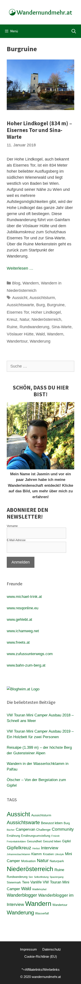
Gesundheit (34, 841)
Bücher (11, 829)
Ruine (12, 327)
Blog (16, 283)
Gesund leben (52, 841)
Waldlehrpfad (39, 889)
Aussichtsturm (42, 297)
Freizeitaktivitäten (16, 841)
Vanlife (36, 882)
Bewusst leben (52, 823)
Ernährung (13, 835)
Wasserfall (42, 913)
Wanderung (40, 341)
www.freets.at (18, 642)
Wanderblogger (22, 895)
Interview (49, 847)
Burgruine (56, 305)
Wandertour (17, 341)
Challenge (43, 829)
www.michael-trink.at (24, 596)
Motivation (28, 861)
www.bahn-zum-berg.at (26, 665)
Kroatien (48, 854)
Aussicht (19, 297)
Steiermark (14, 882)
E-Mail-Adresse (16, 540)
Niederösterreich (46, 319)
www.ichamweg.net (23, 631)
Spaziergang (56, 877)
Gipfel (66, 841)
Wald (40, 334)
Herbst (36, 848)
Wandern (30, 283)
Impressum (28, 949)
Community (63, 829)
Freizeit (55, 835)
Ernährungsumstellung (35, 835)
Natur (24, 319)
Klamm (36, 854)
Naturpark (57, 861)
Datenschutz (51, 949)
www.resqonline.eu (22, 608)
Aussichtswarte (20, 305)
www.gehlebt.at (19, 619)
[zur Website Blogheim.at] (23, 689)
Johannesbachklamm (18, 854)
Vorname (12, 526)
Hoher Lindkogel (46, 312)
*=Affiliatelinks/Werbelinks (41, 969)
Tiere (25, 882)
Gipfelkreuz (19, 847)
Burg (40, 305)
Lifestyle (59, 854)
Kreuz (12, 319)
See (31, 877)
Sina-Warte (62, 327)
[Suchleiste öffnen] (74, 31)
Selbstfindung (41, 877)
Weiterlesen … (20, 268)
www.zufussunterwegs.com (30, 654)
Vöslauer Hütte (20, 334)
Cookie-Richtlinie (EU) (40, 956)
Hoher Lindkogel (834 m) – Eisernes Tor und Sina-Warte (39, 130)
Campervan (25, 829)
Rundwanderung (34, 327)
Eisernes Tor (18, 312)
